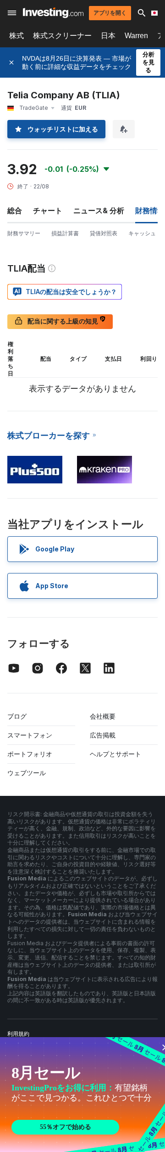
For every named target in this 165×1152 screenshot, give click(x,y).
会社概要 (103, 716)
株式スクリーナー (62, 36)
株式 (16, 36)
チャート (47, 210)
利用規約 (18, 1033)
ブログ (17, 716)
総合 (14, 210)
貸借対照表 (103, 233)
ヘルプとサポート (115, 754)
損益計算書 (65, 233)
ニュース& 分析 (98, 210)
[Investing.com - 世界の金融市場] (53, 12)
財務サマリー (23, 233)
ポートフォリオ (29, 754)
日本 (108, 36)
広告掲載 (103, 735)
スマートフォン (29, 735)
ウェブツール (26, 773)
